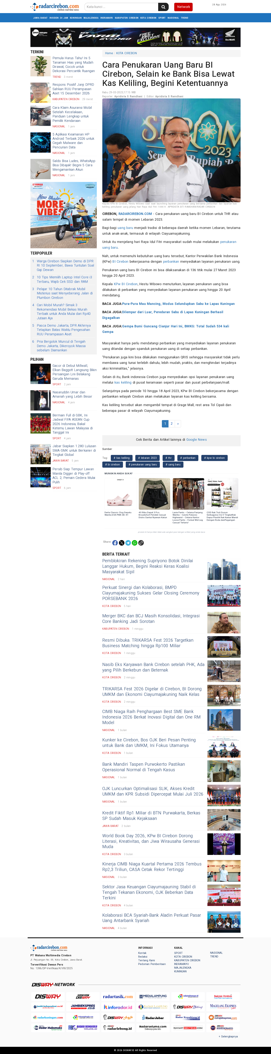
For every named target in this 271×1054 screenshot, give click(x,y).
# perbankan (187, 458)
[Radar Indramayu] (188, 996)
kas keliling (123, 382)
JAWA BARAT (40, 17)
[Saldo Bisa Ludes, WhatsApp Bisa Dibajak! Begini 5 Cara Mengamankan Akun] (40, 169)
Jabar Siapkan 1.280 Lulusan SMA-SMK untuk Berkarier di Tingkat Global (74, 450)
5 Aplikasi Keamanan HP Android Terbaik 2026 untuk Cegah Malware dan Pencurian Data (73, 141)
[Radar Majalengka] (83, 1017)
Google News (196, 439)
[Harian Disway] (83, 996)
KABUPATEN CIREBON (127, 17)
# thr (169, 458)
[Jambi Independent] (48, 1007)
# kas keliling (122, 458)
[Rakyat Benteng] (188, 1028)
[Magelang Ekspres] (223, 1007)
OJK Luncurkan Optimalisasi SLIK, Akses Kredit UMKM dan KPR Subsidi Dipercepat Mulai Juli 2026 (152, 791)
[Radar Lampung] (153, 1007)
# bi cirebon (112, 465)
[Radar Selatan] (223, 1028)
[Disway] (48, 996)
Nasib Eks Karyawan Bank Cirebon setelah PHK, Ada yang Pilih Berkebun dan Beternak (153, 667)
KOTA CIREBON (148, 17)
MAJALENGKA (91, 17)
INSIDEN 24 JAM (58, 17)
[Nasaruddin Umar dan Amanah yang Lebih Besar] (40, 400)
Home (109, 53)
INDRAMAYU (106, 17)
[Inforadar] (118, 1007)
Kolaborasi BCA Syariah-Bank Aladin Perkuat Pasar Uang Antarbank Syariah (151, 918)
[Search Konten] (163, 7)
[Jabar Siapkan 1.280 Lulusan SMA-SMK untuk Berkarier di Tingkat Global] (40, 454)
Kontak (142, 953)
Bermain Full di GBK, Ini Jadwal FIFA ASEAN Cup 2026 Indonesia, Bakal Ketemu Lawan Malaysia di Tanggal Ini (73, 424)
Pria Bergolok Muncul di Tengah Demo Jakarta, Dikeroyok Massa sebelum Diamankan (59, 346)
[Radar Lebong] (118, 1028)
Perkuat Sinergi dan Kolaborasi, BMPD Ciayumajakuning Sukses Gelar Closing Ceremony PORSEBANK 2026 (150, 593)
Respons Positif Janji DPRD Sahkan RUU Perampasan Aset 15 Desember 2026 (73, 89)
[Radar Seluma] (153, 1028)
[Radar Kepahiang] (188, 1017)
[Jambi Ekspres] (83, 1007)
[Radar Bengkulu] (83, 1028)
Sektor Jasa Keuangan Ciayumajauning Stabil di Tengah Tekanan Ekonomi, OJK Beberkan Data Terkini (149, 892)
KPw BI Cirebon (126, 284)
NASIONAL (173, 17)
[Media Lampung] (153, 996)
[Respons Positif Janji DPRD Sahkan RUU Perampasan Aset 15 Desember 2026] (40, 93)
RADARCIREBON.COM (135, 213)
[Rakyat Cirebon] (223, 996)
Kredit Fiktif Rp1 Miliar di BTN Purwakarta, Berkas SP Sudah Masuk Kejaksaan (151, 816)
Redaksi (142, 957)
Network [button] (183, 6)
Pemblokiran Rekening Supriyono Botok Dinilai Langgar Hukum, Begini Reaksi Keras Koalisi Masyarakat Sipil (147, 566)
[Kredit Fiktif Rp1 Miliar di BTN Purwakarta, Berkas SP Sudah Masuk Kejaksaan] (224, 820)
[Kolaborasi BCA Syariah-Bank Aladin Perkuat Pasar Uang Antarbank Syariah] (224, 922)
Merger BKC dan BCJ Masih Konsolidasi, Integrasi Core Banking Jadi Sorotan (151, 619)
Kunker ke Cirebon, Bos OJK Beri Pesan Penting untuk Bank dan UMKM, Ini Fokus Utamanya (149, 743)
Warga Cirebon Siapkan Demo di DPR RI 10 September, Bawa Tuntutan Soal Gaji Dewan (63, 265)
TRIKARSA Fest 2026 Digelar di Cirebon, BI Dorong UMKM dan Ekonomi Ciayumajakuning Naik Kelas (152, 692)
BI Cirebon (120, 261)
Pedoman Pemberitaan (152, 964)
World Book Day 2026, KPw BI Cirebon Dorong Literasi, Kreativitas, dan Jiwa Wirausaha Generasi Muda (151, 841)
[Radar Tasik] (118, 996)
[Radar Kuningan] (48, 1017)
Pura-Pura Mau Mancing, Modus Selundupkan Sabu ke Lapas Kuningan (178, 303)
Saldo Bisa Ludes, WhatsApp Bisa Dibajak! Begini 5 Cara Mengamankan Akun (74, 165)
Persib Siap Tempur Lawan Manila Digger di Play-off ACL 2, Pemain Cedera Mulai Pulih (74, 476)
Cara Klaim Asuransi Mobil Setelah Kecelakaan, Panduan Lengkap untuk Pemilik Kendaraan (72, 114)
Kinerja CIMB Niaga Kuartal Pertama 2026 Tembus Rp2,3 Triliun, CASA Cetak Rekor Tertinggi (151, 867)
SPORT (162, 17)
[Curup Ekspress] (223, 1017)
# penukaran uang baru (143, 465)
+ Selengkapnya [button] (228, 1037)
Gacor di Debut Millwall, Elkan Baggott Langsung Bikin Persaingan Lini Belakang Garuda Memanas (75, 372)
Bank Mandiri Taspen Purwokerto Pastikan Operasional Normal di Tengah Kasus (143, 767)
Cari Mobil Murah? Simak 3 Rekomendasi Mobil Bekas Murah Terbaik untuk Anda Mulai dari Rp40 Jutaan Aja (61, 311)
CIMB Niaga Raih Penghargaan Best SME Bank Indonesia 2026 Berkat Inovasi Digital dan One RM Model (151, 717)
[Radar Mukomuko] (48, 1028)
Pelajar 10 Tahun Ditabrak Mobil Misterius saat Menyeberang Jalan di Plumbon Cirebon (62, 293)
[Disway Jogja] (118, 1017)
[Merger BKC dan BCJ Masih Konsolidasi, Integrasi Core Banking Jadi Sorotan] (224, 622)
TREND (184, 17)
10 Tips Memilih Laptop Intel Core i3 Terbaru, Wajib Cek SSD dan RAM (62, 279)
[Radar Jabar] (153, 1017)
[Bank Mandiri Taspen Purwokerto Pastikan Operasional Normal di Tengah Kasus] (224, 771)
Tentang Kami (146, 960)
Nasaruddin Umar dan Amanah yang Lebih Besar (72, 394)
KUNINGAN (76, 17)
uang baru (125, 227)
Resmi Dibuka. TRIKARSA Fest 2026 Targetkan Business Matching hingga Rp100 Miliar (147, 643)
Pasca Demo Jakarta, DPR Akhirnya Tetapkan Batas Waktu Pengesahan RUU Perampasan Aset (61, 329)
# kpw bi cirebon (214, 458)
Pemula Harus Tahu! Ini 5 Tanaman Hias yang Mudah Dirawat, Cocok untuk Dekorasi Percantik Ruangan (74, 65)
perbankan (171, 261)
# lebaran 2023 (147, 458)
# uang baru (173, 465)
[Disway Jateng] (188, 1007)
